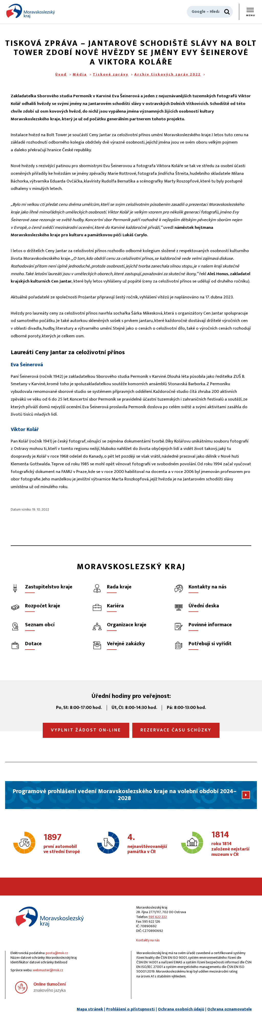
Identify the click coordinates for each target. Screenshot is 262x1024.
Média (80, 74)
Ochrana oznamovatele (229, 1009)
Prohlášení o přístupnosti (130, 1009)
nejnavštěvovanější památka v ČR (147, 844)
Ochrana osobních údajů (181, 1009)
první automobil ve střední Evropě (61, 844)
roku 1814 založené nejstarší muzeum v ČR (230, 843)
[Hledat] (227, 12)
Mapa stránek (90, 1009)
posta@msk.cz (57, 953)
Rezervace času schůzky (175, 730)
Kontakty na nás (148, 940)
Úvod (61, 74)
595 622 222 (158, 917)
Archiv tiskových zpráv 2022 (167, 74)
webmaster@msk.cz (48, 970)
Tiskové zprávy (110, 74)
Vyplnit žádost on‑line (86, 730)
